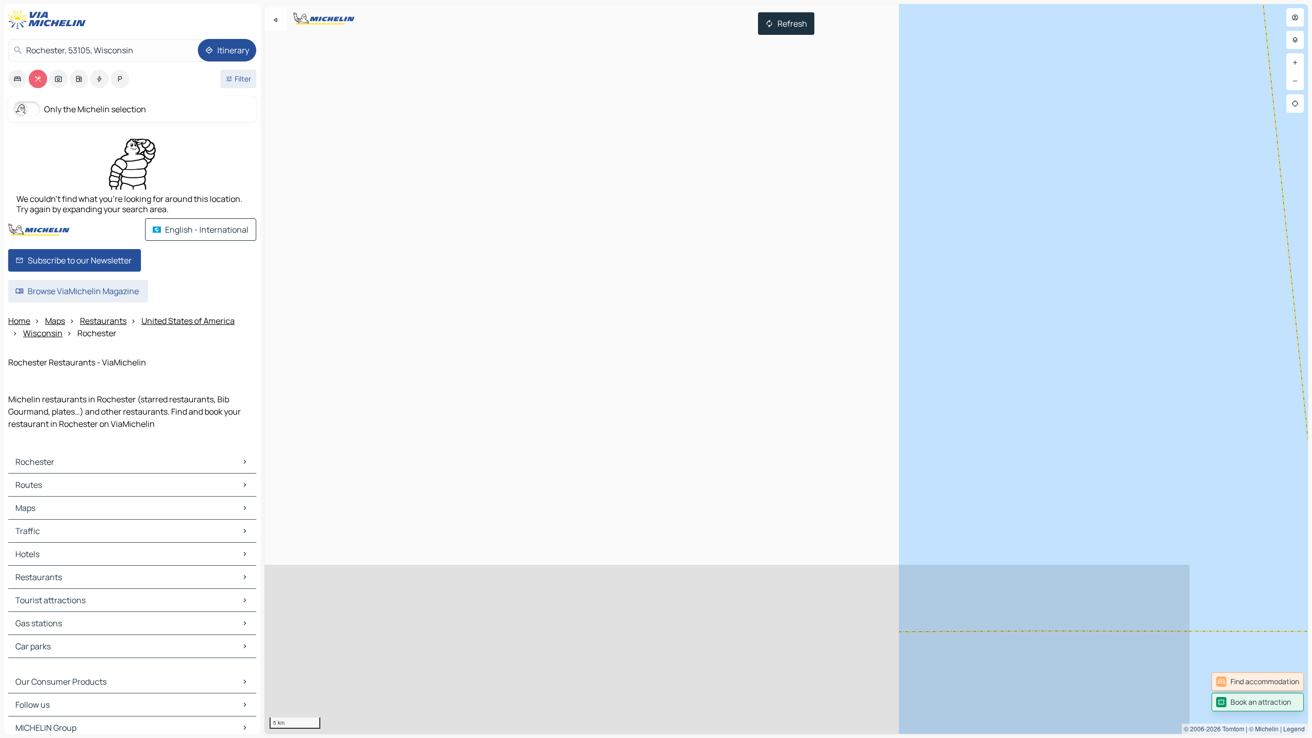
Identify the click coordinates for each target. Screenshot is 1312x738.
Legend (1294, 728)
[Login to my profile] (1295, 17)
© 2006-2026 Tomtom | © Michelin (1231, 728)
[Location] (1295, 103)
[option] (17, 79)
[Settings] (1295, 40)
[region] (786, 369)
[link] (1258, 681)
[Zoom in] (1295, 62)
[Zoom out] (1295, 81)
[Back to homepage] (49, 19)
